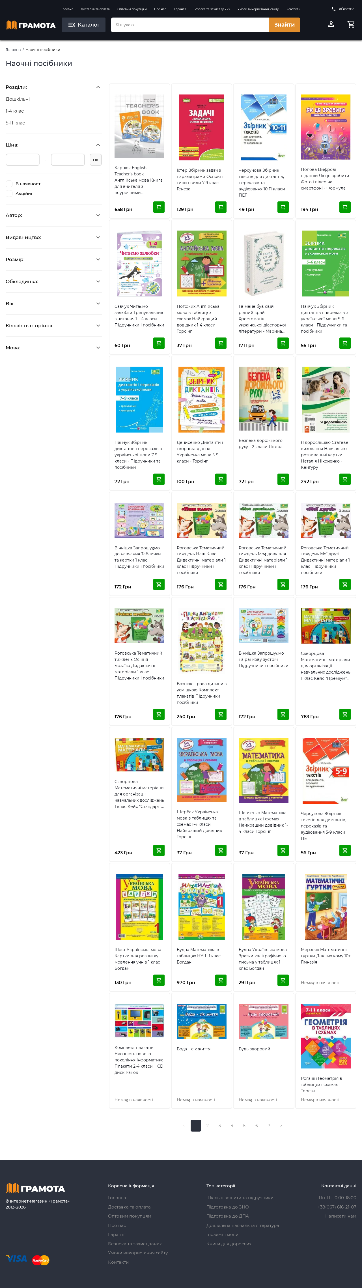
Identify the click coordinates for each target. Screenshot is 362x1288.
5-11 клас (15, 123)
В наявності (29, 183)
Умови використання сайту (258, 9)
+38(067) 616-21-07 (337, 1207)
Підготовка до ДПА (227, 1216)
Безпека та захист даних (211, 9)
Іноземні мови (222, 1234)
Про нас (160, 9)
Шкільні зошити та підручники (239, 1197)
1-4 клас (15, 111)
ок (95, 159)
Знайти (284, 24)
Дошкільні (18, 99)
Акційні (24, 193)
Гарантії (180, 9)
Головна (67, 9)
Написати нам (340, 1216)
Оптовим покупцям (132, 9)
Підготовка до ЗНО (227, 1207)
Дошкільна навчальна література (242, 1225)
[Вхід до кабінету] (331, 25)
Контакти (293, 9)
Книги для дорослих (228, 1243)
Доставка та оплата (95, 9)
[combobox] (189, 25)
